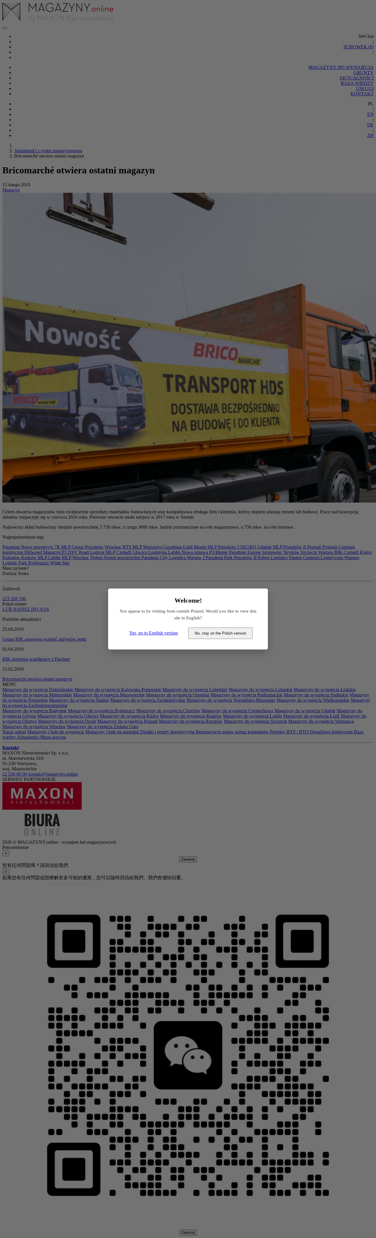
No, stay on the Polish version (220, 633)
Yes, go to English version (153, 632)
